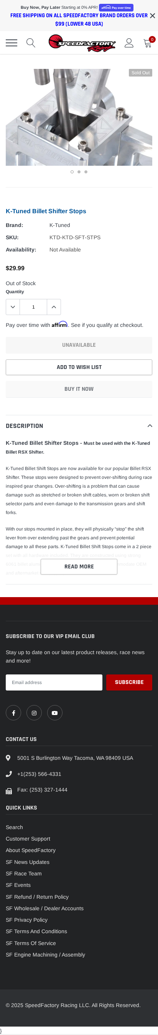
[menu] (11, 43)
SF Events (18, 885)
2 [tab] (79, 171)
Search (14, 827)
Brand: (14, 225)
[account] (129, 43)
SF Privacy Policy (27, 920)
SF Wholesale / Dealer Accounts (45, 908)
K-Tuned (59, 225)
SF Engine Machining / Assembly (45, 955)
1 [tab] (72, 171)
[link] (13, 712)
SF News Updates (27, 862)
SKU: (12, 237)
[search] (31, 42)
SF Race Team (24, 873)
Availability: (21, 250)
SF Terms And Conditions (36, 931)
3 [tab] (85, 171)
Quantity (15, 291)
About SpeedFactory (31, 850)
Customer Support (28, 839)
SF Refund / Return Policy (37, 897)
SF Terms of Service (31, 943)
